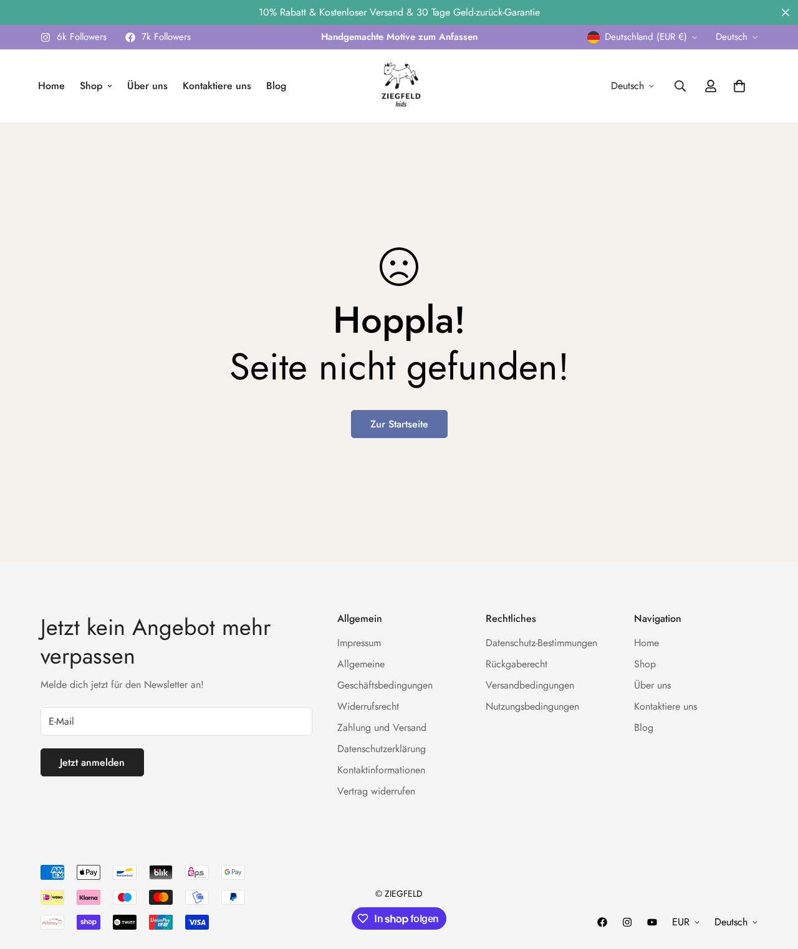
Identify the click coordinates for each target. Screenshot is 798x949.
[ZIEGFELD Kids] (399, 86)
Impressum (359, 643)
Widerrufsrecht (368, 707)
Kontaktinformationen (381, 770)
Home (51, 86)
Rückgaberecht (516, 664)
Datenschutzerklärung (381, 749)
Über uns (147, 86)
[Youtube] (652, 922)
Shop (91, 86)
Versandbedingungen (530, 686)
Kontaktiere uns (217, 86)
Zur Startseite (399, 424)
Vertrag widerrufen (376, 791)
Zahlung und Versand (381, 728)
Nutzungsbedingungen (532, 707)
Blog (276, 86)
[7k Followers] (602, 922)
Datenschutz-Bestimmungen (541, 643)
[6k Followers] (627, 922)
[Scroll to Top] (773, 881)
